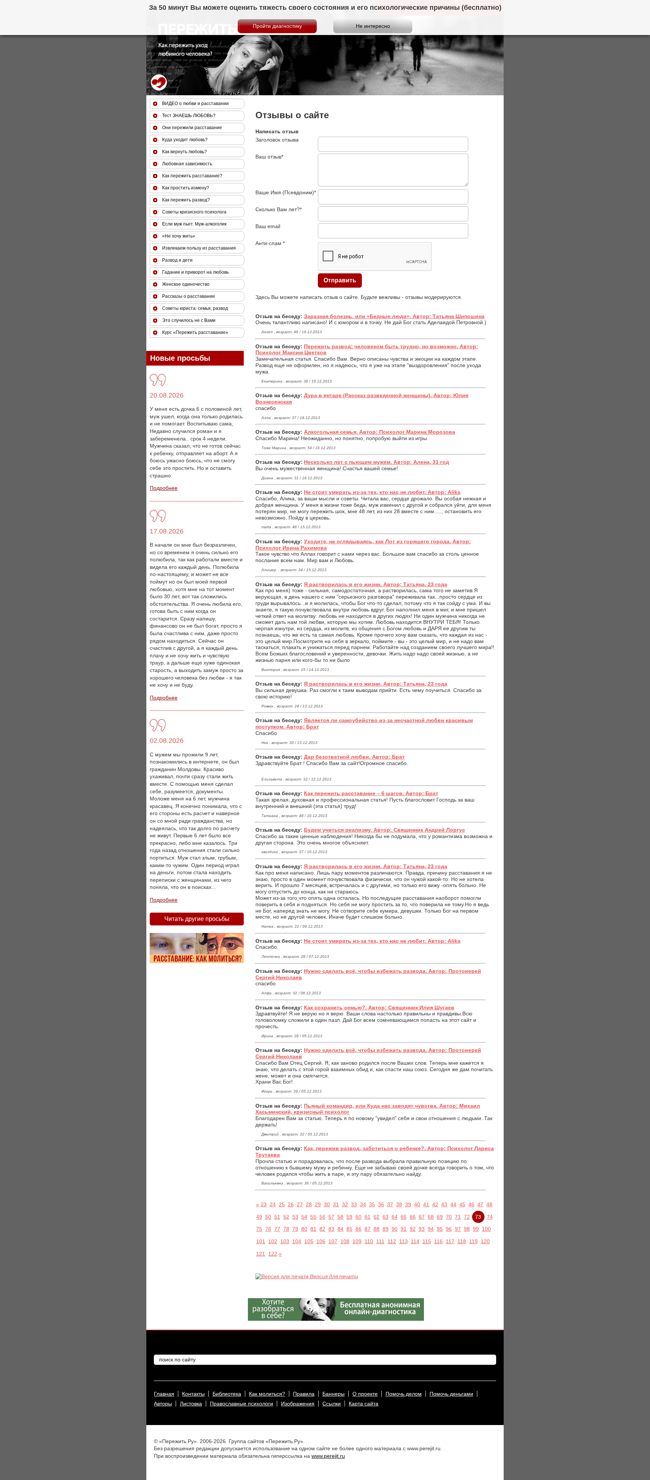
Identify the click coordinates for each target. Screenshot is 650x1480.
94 (431, 1229)
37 (390, 1204)
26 (291, 1204)
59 (349, 1217)
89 (386, 1229)
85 (349, 1229)
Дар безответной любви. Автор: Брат (354, 757)
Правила (303, 1394)
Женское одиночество (186, 284)
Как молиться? (267, 1394)
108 (344, 1241)
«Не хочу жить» (178, 236)
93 (422, 1229)
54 (304, 1217)
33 (354, 1204)
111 (380, 1241)
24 (273, 1204)
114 (415, 1241)
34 (363, 1204)
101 (260, 1241)
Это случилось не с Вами (189, 320)
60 (358, 1217)
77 (277, 1229)
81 (313, 1229)
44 (453, 1204)
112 (391, 1241)
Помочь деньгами (451, 1394)
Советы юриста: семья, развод (195, 308)
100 (486, 1229)
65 (404, 1217)
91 (404, 1229)
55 (313, 1217)
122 (272, 1254)
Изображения (297, 1404)
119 (473, 1241)
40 (417, 1204)
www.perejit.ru (328, 1456)
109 (356, 1241)
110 (368, 1241)
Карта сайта (363, 1404)
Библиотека (227, 1394)
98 (467, 1229)
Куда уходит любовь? (185, 139)
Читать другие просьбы (196, 919)
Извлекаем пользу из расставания (199, 248)
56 (322, 1217)
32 (345, 1204)
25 (282, 1204)
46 (471, 1204)
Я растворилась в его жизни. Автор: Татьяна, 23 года (375, 584)
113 (403, 1241)
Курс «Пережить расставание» (195, 332)
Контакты (193, 1394)
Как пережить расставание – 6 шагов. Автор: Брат (371, 793)
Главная (164, 1394)
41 (426, 1204)
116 (438, 1241)
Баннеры (333, 1394)
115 (426, 1241)
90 (395, 1229)
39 (408, 1204)
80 (304, 1229)
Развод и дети (177, 260)
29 (318, 1204)
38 (399, 1204)
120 (485, 1241)
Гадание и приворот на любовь (195, 272)
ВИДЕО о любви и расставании (195, 103)
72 (467, 1217)
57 (331, 1217)
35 (372, 1204)
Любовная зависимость (187, 163)
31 (336, 1204)
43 (444, 1204)
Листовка (191, 1404)
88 (377, 1229)
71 (458, 1217)
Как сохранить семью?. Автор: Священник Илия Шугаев (379, 1007)
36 (381, 1204)
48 (489, 1204)
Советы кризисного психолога (194, 212)
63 (386, 1217)
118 (461, 1241)
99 (476, 1229)
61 (367, 1217)
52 (286, 1217)
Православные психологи (241, 1404)
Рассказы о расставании (188, 296)
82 (322, 1229)
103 (284, 1241)
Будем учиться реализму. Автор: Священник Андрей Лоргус (384, 830)
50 (268, 1217)
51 (277, 1217)
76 (268, 1229)
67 (422, 1217)
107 (332, 1241)
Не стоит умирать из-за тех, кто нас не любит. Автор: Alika (382, 492)
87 (367, 1229)
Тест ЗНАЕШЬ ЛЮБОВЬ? (189, 115)
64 (395, 1217)
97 (458, 1229)
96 (449, 1229)
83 (331, 1229)
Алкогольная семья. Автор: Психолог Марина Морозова (379, 432)
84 (340, 1229)
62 (377, 1217)
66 (413, 1217)
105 (308, 1241)
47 (480, 1204)
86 (358, 1229)
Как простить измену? (185, 188)
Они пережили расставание (192, 127)
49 (259, 1217)
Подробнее (164, 488)
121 (260, 1254)
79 (295, 1229)
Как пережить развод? (186, 200)
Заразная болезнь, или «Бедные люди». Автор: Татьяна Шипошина (394, 316)
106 (320, 1241)
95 (440, 1229)
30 (327, 1204)
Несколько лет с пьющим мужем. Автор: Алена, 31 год (376, 462)
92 (413, 1229)
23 (264, 1204)
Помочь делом (404, 1394)
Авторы (163, 1404)
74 (490, 1217)
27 (300, 1204)
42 (435, 1204)
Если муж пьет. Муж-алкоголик (194, 224)
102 (272, 1241)
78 (286, 1229)
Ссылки (331, 1404)
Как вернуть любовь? (184, 151)
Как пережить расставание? (192, 175)
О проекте (365, 1394)
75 (259, 1229)
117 (450, 1241)
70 (449, 1217)
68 (431, 1217)
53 (295, 1217)
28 (309, 1204)
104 (296, 1241)
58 (340, 1217)
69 (440, 1217)
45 (462, 1204)
